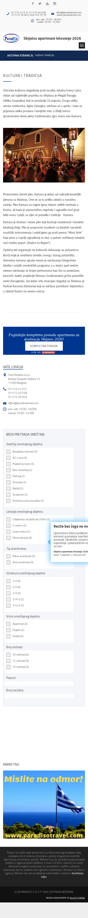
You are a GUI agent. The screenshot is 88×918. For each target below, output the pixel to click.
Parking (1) (18, 476)
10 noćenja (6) (20, 654)
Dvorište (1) (19, 482)
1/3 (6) (16, 587)
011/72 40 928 (17, 393)
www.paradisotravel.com (69, 15)
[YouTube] (47, 3)
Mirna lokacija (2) (22, 537)
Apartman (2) (19, 623)
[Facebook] (33, 3)
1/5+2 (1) (18, 605)
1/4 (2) (16, 593)
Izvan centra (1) (21, 531)
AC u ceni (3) (19, 457)
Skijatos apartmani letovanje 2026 (52, 38)
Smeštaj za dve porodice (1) (28, 500)
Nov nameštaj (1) (22, 470)
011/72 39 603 (17, 397)
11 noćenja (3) (20, 660)
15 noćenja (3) (20, 666)
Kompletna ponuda (44, 347)
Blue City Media (77, 897)
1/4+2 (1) (18, 599)
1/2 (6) (16, 580)
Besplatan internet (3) (24, 451)
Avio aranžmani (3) (22, 562)
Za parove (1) (19, 494)
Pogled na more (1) (23, 463)
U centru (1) (19, 525)
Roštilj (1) (17, 488)
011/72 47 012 (17, 389)
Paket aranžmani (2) (23, 556)
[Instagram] (54, 3)
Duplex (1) (18, 630)
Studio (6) (17, 636)
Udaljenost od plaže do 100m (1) (31, 519)
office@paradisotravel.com (69, 12)
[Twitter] (39, 3)
